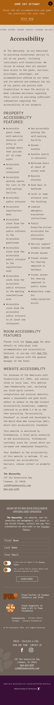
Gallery (49, 30)
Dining (20, 30)
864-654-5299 (11, 489)
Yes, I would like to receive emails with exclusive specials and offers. (31, 570)
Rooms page (32, 341)
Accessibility (18, 618)
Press (16, 641)
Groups (29, 30)
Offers (11, 30)
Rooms (3, 30)
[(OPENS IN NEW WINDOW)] (27, 683)
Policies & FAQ (30, 641)
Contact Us (36, 645)
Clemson (39, 30)
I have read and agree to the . (29, 563)
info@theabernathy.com (17, 485)
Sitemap (15, 621)
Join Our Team (19, 645)
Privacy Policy (35, 618)
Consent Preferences (32, 621)
